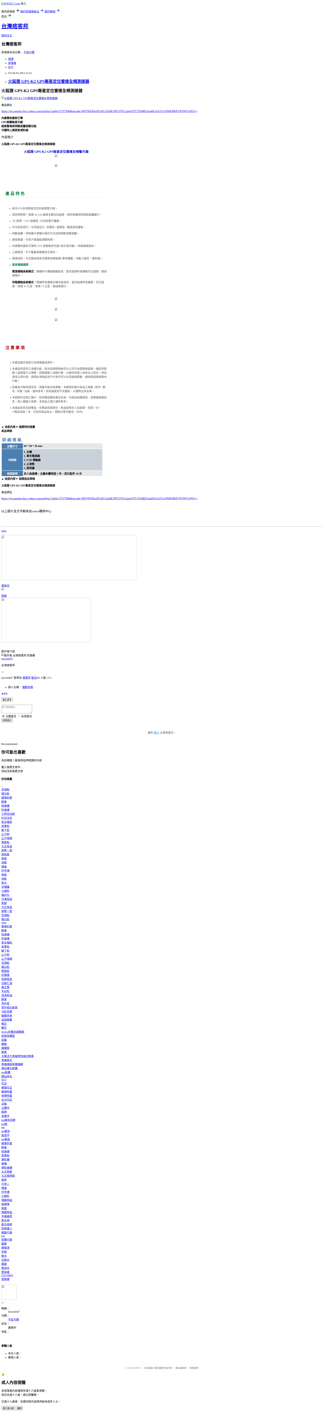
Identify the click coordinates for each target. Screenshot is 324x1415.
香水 (4, 1255)
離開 (19, 1408)
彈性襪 (5, 1159)
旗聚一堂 (6, 850)
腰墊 (4, 1044)
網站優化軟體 (9, 1068)
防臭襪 (5, 809)
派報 (4, 1103)
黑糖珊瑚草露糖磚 (12, 1064)
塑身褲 (5, 1272)
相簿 (11, 59)
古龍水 (5, 1260)
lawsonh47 (7, 658)
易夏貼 (5, 826)
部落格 (12, 63)
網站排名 (6, 1076)
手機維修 (6, 1216)
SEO (4, 1079)
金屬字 (5, 1116)
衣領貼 (5, 789)
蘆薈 (4, 1243)
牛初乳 (5, 991)
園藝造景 (6, 1015)
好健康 (5, 975)
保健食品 (6, 979)
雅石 (4, 1023)
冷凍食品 (6, 899)
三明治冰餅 (8, 814)
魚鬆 (4, 595)
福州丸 (5, 895)
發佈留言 (7, 720)
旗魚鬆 (5, 854)
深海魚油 (6, 995)
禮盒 (4, 866)
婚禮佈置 (6, 1091)
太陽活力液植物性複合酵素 (17, 1056)
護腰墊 (5, 1048)
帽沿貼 (5, 793)
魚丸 (4, 882)
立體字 (5, 1107)
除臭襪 (5, 805)
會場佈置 (6, 1095)
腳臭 (4, 801)
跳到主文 (6, 35)
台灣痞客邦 (14, 26)
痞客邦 (26, 677)
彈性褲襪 (6, 1167)
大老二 (5, 1184)
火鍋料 (5, 891)
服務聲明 (194, 1368)
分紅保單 (6, 1011)
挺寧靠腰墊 (8, 1036)
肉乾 (4, 878)
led (3, 1127)
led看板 (5, 1139)
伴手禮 (5, 870)
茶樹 (4, 1251)
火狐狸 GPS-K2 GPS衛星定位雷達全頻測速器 (48, 81)
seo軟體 (5, 1072)
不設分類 (29, 52)
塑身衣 (5, 585)
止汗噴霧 (6, 838)
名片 (11, 67)
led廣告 (5, 1131)
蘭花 (4, 1027)
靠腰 (4, 1040)
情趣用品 (6, 1200)
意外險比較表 (9, 1007)
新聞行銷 (6, 1239)
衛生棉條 (6, 1224)
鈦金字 (5, 1135)
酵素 (4, 999)
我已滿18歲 (8, 1408)
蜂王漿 (5, 987)
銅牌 (4, 1112)
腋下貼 (5, 830)
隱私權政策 (181, 1368)
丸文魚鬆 (6, 1171)
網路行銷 (6, 1232)
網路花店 (6, 1087)
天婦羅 (5, 886)
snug (3, 530)
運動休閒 (27, 687)
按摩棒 (5, 1204)
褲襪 (4, 1163)
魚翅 (4, 903)
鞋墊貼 (5, 842)
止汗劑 (5, 834)
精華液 (5, 1247)
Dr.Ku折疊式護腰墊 (12, 1031)
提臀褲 (5, 1279)
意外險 (5, 1003)
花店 (4, 1083)
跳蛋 (4, 1208)
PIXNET (137, 1368)
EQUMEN (7, 1275)
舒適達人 (6, 1228)
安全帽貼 (6, 822)
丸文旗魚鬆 (8, 1175)
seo (3, 1235)
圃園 (4, 1264)
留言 (34, 677)
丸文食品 (6, 846)
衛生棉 (5, 1220)
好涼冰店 (6, 818)
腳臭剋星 (6, 797)
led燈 (4, 1124)
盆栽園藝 (6, 1019)
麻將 (4, 1179)
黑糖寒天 (6, 1060)
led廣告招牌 (8, 1120)
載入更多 (7, 699)
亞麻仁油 (6, 983)
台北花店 (6, 1099)
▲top (4, 693)
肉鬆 (4, 862)
